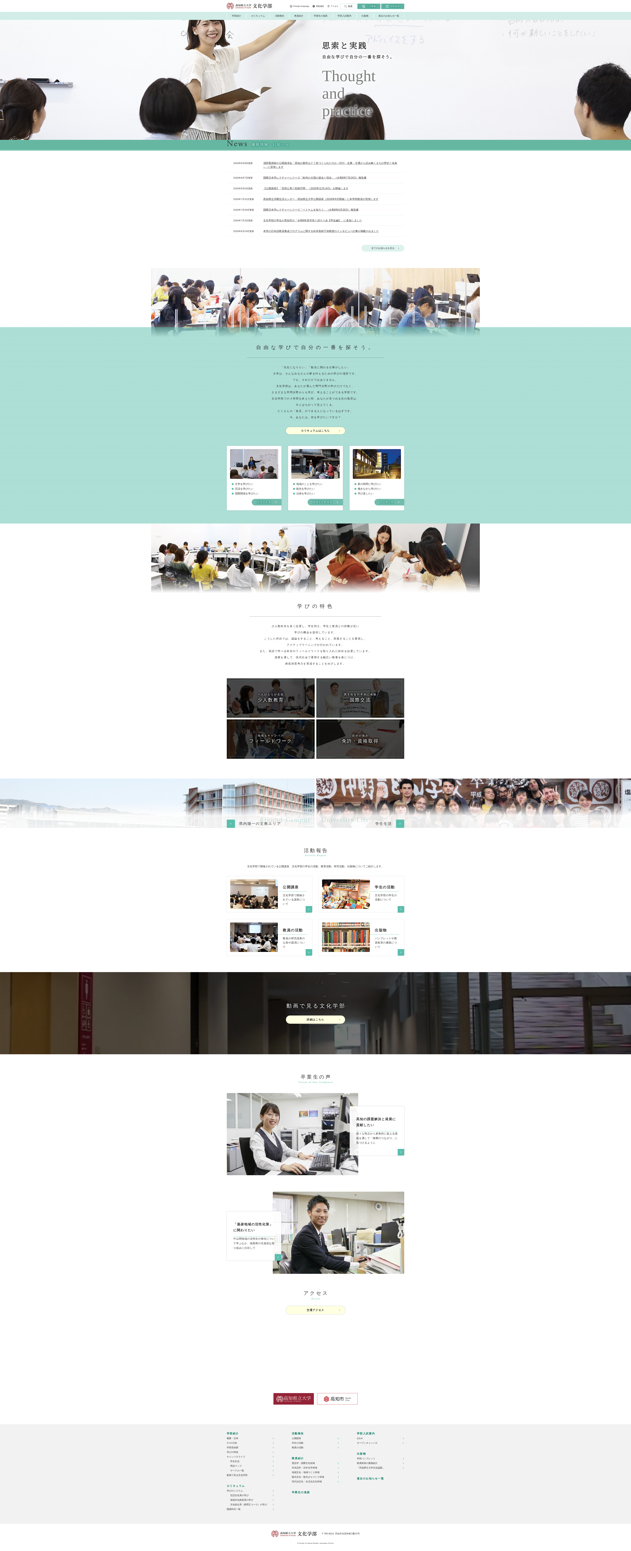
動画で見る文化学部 (237, 1475)
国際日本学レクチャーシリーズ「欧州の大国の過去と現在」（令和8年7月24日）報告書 (314, 177)
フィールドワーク (270, 739)
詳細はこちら (315, 1019)
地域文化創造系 (322, 502)
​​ (254, 881)
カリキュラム (258, 15)
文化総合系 (387, 502)
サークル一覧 (237, 1470)
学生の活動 (297, 1443)
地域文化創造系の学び (241, 1500)
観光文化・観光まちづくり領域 (308, 1477)
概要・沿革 (232, 1438)
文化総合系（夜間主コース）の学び (248, 1504)
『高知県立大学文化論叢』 (371, 1467)
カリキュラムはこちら (315, 430)
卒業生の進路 (320, 15)
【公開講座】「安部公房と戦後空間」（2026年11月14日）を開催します (305, 188)
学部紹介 (236, 15)
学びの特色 (232, 1452)
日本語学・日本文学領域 (304, 1467)
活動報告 (279, 15)
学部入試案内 (344, 15)
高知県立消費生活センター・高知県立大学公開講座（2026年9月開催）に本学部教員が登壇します (320, 199)
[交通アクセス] (315, 1347)
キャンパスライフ (236, 1456)
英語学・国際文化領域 (303, 1463)
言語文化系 (264, 502)
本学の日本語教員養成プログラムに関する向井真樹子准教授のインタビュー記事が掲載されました (321, 231)
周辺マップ (236, 1466)
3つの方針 (232, 1443)
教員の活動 (297, 1447)
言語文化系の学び (239, 1495)
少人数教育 (270, 697)
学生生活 (234, 1461)
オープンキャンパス (367, 1443)
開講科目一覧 (234, 1509)
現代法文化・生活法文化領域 (307, 1481)
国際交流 (360, 697)
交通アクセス (315, 1310)
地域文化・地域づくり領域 (305, 1472)
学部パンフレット (366, 1458)
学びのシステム (235, 1490)
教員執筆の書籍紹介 (367, 1463)
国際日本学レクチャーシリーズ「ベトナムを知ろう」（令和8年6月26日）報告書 (311, 209)
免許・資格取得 (360, 739)
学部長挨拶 (232, 1447)
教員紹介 (299, 15)
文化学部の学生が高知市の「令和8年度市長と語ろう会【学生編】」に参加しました (312, 220)
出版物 (365, 15)
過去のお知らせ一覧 (388, 15)
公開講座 (296, 1438)
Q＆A (359, 1438)
